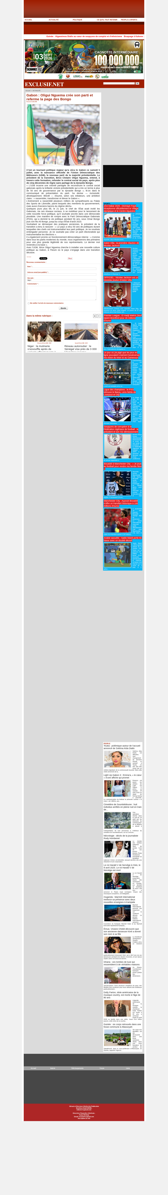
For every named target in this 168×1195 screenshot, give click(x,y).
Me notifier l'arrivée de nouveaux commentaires (47, 303)
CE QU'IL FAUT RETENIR (107, 20)
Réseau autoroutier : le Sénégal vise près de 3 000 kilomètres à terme (80, 348)
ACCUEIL (28, 20)
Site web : (30, 278)
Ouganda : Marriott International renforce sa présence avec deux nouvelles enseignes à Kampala (119, 899)
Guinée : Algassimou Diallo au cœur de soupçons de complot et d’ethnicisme (51, 36)
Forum (102, 1068)
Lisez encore (29, 256)
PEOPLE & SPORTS (129, 20)
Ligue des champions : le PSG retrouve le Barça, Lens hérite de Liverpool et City (120, 392)
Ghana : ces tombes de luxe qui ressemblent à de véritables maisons (122, 963)
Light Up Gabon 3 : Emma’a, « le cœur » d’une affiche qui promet (123, 776)
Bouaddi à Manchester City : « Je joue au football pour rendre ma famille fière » (123, 466)
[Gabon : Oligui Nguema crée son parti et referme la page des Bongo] (63, 104)
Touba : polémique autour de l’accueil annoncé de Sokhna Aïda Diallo (122, 747)
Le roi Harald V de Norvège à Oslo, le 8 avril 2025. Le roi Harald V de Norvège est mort (122, 867)
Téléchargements (77, 1068)
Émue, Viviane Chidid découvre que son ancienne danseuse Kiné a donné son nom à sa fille (122, 931)
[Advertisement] (68, 27)
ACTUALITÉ (54, 20)
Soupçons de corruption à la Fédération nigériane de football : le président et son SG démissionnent (121, 429)
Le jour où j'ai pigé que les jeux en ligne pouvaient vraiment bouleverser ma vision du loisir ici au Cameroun (122, 355)
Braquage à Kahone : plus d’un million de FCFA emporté (118, 36)
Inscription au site (84, 1118)
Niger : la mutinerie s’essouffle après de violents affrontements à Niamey (42, 348)
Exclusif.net (44, 84)
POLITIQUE (77, 20)
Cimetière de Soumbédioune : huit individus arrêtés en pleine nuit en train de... (123, 807)
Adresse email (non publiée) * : (38, 272)
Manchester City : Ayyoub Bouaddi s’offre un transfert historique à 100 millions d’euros (121, 503)
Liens (128, 1068)
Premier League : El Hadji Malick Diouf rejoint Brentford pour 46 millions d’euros (123, 318)
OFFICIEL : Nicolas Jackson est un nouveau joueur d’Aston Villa (121, 278)
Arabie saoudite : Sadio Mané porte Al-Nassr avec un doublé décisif (123, 539)
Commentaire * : (33, 284)
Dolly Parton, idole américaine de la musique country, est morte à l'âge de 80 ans (122, 995)
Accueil (28, 90)
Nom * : (29, 266)
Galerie (52, 1068)
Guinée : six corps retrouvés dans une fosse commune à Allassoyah (122, 1025)
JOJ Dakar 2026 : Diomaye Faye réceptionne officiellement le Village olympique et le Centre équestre (121, 208)
